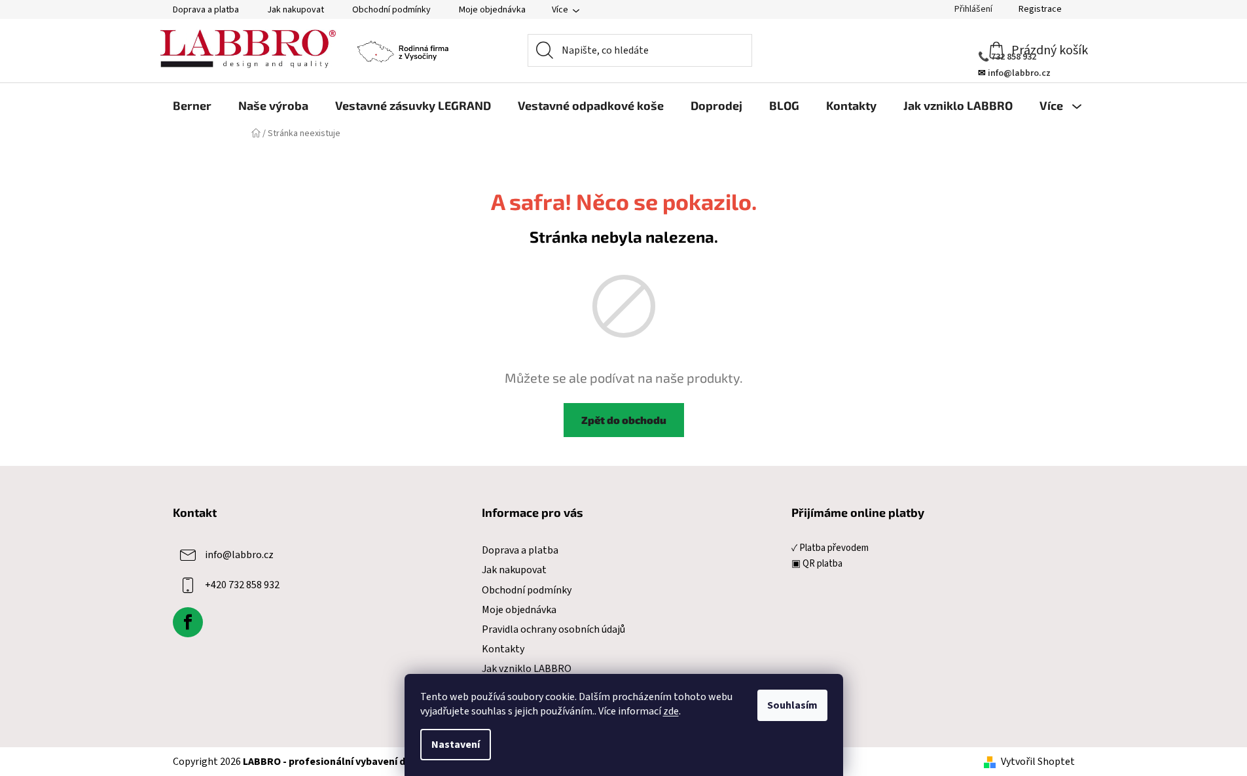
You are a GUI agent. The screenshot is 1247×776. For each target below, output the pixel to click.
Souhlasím (792, 705)
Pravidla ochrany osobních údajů (553, 629)
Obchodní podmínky (391, 9)
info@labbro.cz (239, 555)
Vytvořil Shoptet (1038, 761)
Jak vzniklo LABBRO (526, 668)
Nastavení (455, 744)
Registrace (1040, 9)
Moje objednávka (492, 9)
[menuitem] (192, 105)
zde (671, 711)
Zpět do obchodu (623, 420)
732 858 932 (1013, 56)
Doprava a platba (206, 9)
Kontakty (503, 649)
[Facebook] (188, 622)
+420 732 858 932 (242, 585)
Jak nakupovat (295, 9)
